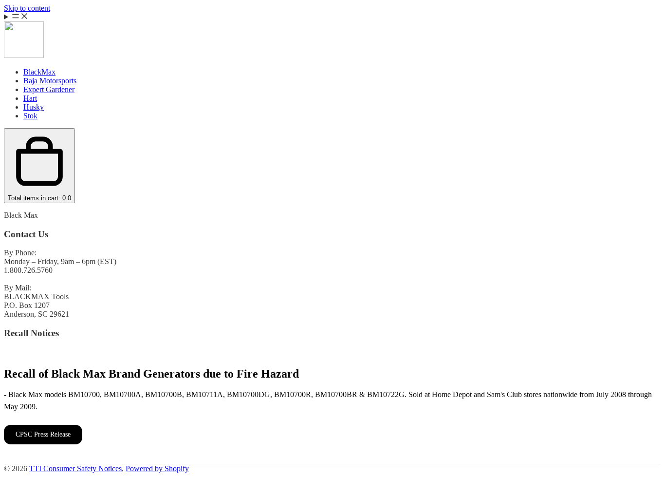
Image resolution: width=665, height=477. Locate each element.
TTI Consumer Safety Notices (75, 468)
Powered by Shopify (157, 468)
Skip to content (27, 8)
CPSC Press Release (43, 434)
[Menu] (332, 17)
